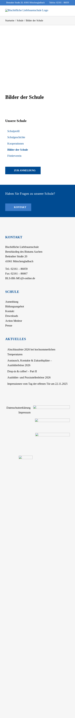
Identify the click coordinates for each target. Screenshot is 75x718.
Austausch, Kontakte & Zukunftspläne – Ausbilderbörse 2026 (29, 363)
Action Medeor (13, 320)
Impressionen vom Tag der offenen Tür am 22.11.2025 (37, 383)
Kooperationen (15, 143)
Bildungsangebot (14, 306)
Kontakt (9, 311)
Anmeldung (11, 301)
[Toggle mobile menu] (68, 11)
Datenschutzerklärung (18, 407)
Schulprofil (13, 131)
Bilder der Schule (17, 149)
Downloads (11, 315)
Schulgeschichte (16, 137)
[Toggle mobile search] (62, 11)
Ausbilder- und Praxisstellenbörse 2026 (29, 377)
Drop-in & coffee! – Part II (22, 371)
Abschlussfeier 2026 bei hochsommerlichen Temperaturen (31, 352)
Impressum (24, 412)
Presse (8, 325)
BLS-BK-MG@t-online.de (20, 278)
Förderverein (14, 155)
